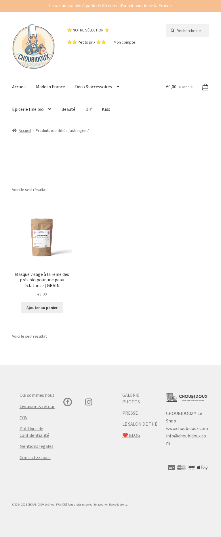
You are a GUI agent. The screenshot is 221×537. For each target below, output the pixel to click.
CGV (23, 417)
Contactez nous (35, 457)
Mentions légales (37, 446)
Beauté (68, 109)
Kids (106, 109)
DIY (88, 109)
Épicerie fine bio (28, 109)
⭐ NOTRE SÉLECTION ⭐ (88, 30)
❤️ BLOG (131, 435)
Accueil (19, 86)
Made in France (50, 86)
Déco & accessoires (93, 86)
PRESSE (130, 413)
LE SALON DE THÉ (139, 424)
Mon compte (124, 42)
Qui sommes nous (37, 395)
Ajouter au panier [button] (42, 307)
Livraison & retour (37, 406)
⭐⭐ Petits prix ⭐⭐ (86, 42)
